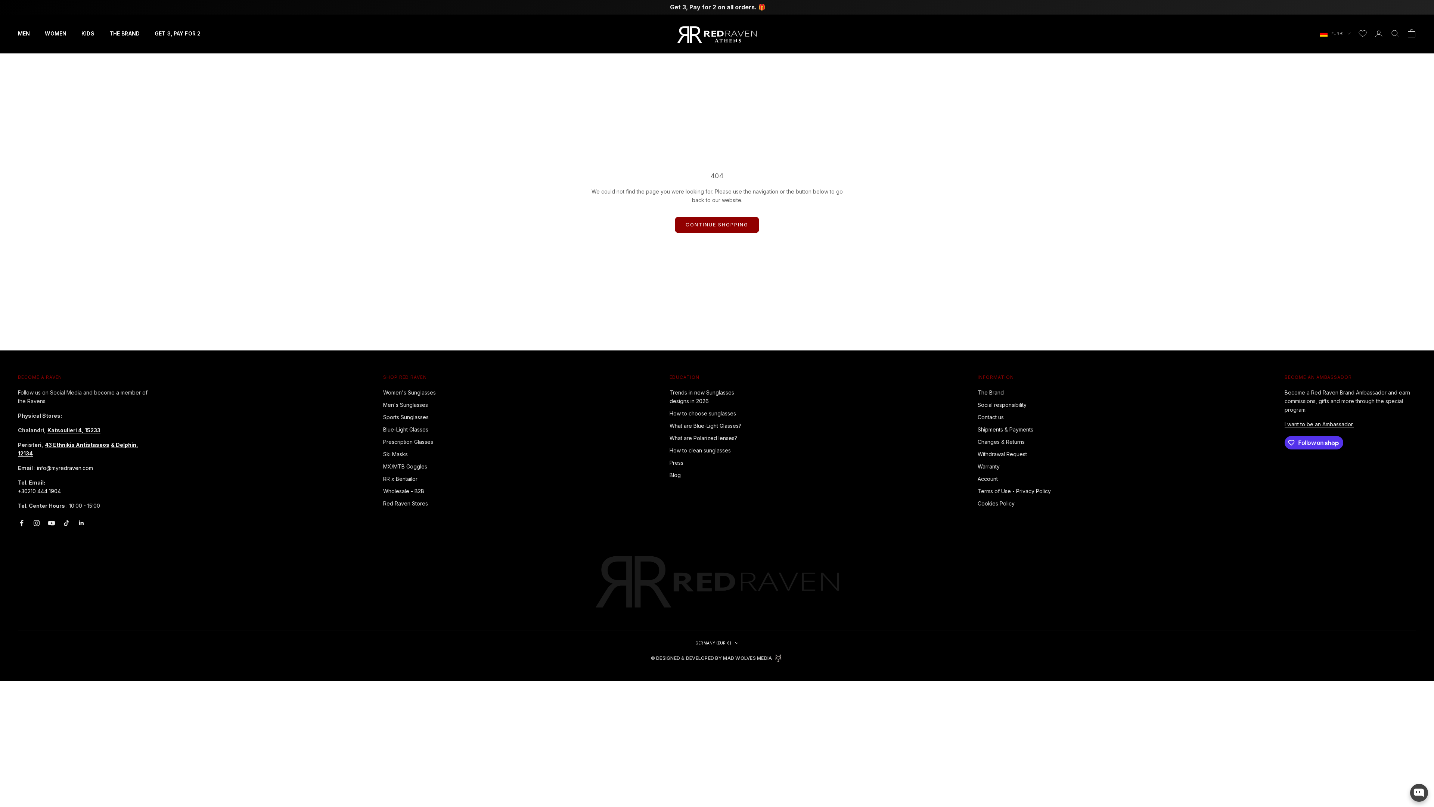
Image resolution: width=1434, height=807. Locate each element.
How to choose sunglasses (703, 413)
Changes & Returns (1001, 442)
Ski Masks (395, 454)
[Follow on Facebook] (21, 523)
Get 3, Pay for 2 (178, 33)
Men (24, 33)
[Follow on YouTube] (51, 523)
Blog (675, 475)
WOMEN (55, 33)
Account (988, 479)
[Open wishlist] (1362, 33)
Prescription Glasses (408, 442)
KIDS (87, 33)
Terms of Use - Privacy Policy (1014, 491)
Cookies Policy (996, 503)
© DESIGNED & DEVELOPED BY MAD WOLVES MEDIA (711, 658)
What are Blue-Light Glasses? (705, 426)
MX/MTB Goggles (405, 466)
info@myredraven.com (65, 468)
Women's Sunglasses (409, 392)
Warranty (989, 466)
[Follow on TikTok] (66, 523)
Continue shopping (717, 225)
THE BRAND (124, 33)
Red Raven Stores (405, 503)
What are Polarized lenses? (703, 438)
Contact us (991, 417)
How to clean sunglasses (700, 450)
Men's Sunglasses (405, 405)
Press (676, 463)
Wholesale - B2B (403, 491)
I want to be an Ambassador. (1319, 424)
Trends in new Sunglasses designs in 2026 (702, 396)
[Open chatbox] (1419, 793)
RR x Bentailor (400, 479)
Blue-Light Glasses (405, 429)
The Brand (991, 392)
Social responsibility (1002, 405)
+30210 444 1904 (39, 491)
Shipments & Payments (1005, 429)
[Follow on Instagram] (36, 523)
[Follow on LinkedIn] (81, 523)
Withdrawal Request (1002, 454)
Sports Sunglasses (406, 417)
